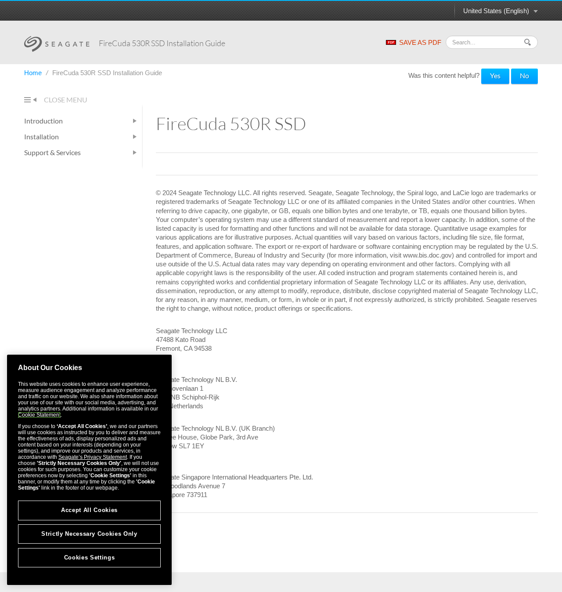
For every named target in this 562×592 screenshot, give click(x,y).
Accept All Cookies (89, 510)
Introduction (43, 120)
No (524, 75)
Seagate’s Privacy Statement (92, 457)
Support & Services (52, 152)
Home (33, 72)
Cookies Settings (89, 557)
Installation (41, 136)
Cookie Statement (39, 415)
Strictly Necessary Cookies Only (89, 533)
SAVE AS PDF (420, 42)
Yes (495, 75)
